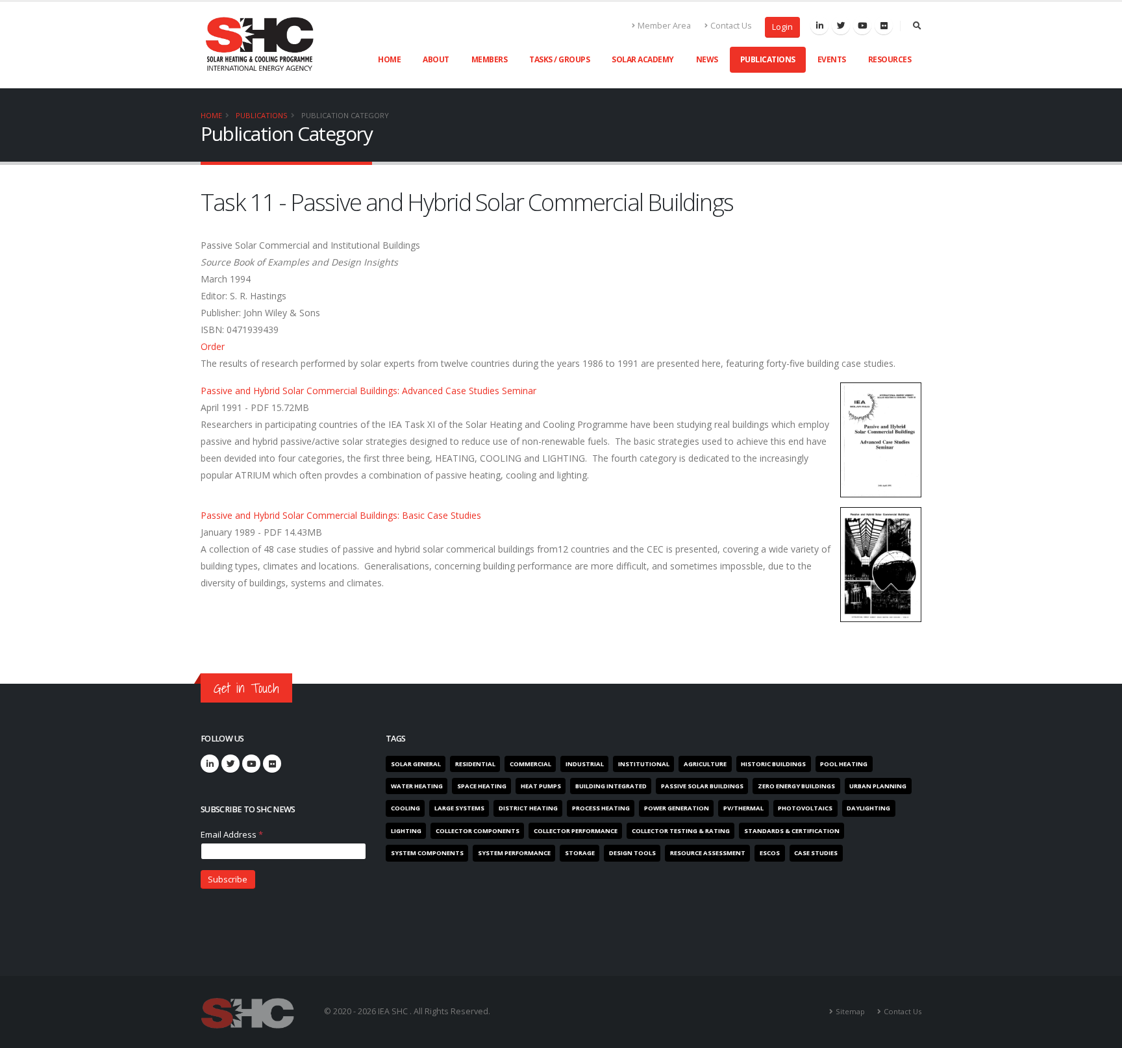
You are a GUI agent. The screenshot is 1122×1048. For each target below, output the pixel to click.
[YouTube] (251, 764)
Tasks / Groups (559, 59)
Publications (767, 59)
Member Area (664, 25)
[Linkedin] (819, 25)
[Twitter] (841, 25)
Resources (890, 59)
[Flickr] (884, 25)
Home (389, 59)
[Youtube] (862, 25)
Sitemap (850, 1011)
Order (213, 346)
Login (782, 26)
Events (831, 59)
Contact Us (731, 25)
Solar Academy (643, 59)
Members (489, 59)
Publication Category (345, 115)
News (707, 59)
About (436, 59)
